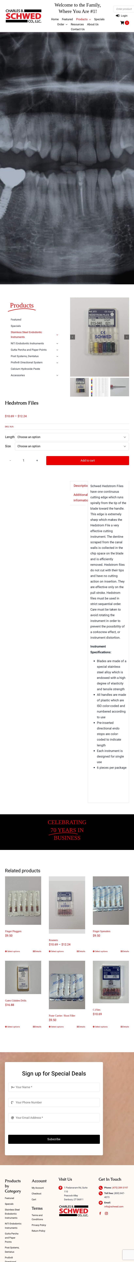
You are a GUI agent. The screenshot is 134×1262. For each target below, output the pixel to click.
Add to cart (88, 460)
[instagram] (106, 1213)
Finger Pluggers (13, 931)
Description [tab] (82, 485)
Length (10, 437)
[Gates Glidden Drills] (23, 977)
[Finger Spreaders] (111, 900)
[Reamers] (67, 905)
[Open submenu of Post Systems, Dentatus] (57, 356)
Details (38, 951)
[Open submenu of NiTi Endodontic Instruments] (57, 343)
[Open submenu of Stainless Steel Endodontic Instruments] (57, 334)
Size (8, 446)
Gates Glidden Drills (15, 1000)
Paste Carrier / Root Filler (62, 1015)
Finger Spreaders (101, 931)
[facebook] (100, 1213)
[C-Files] (111, 982)
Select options (13, 951)
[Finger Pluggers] (23, 900)
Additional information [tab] (82, 498)
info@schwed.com (113, 1206)
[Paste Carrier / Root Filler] (67, 985)
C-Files (96, 1009)
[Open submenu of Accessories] (57, 375)
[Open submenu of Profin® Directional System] (57, 362)
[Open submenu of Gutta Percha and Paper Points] (57, 350)
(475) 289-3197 (120, 1187)
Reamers (53, 940)
